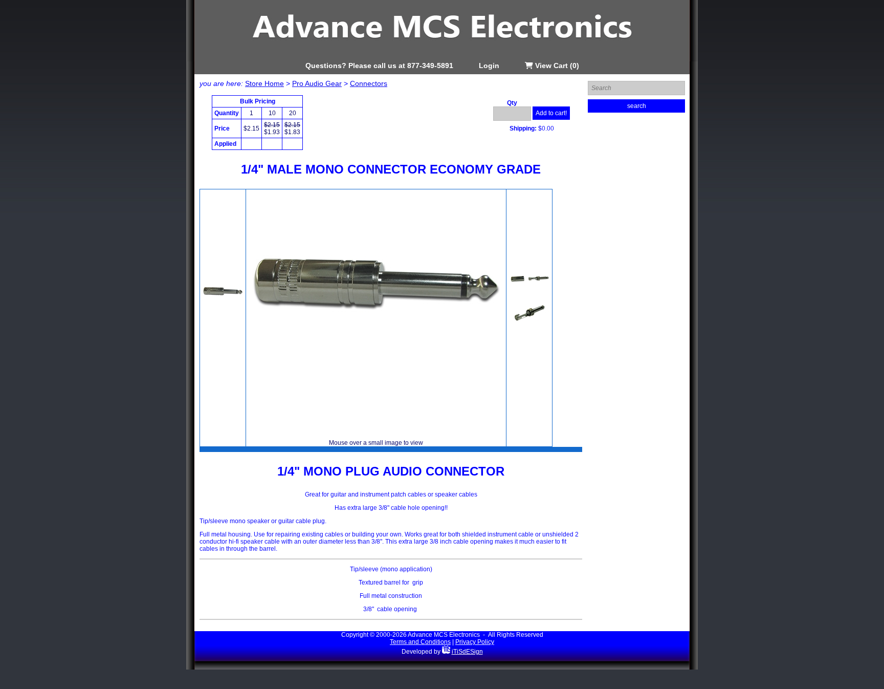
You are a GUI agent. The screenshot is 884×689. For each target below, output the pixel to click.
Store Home (264, 83)
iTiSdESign (467, 651)
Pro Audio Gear (317, 83)
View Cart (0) (556, 65)
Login (489, 65)
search (636, 106)
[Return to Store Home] (442, 59)
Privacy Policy (474, 641)
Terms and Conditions (420, 641)
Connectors (368, 83)
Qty (512, 102)
